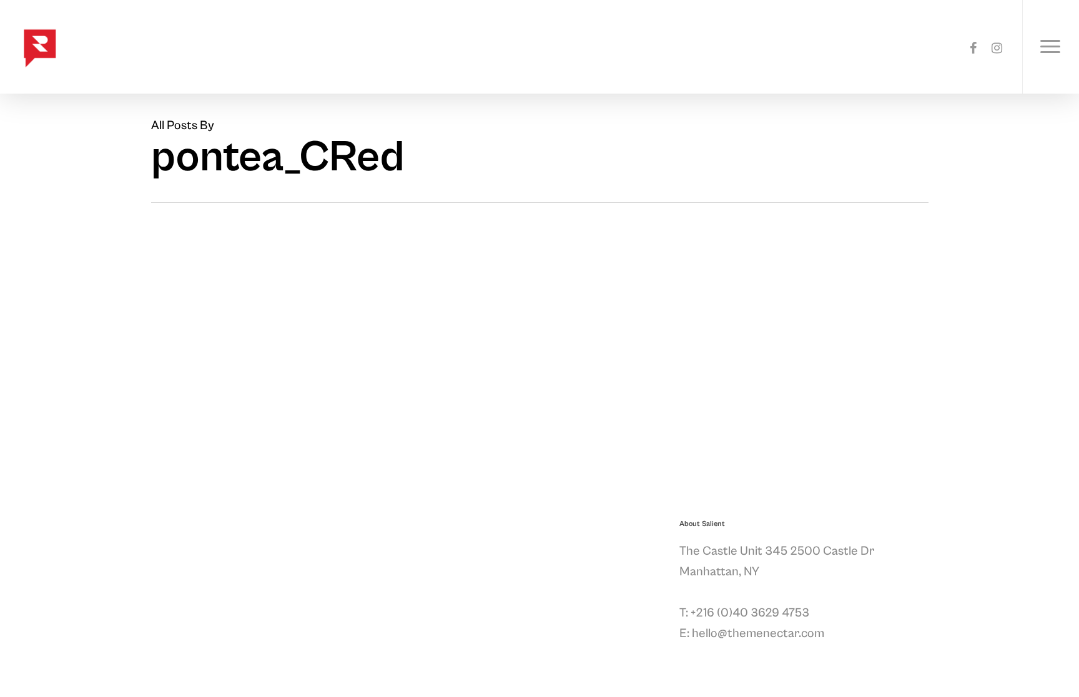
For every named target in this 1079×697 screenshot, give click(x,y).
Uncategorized (43, 297)
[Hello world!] (100, 308)
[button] (1050, 47)
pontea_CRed (46, 324)
